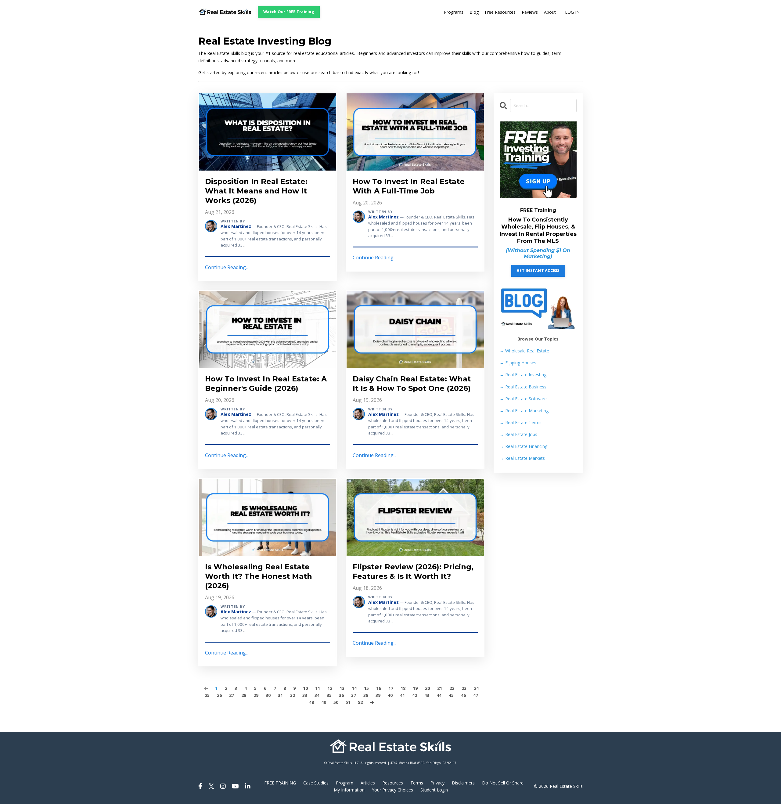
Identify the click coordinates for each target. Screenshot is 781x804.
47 (475, 695)
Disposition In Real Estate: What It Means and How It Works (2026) (256, 191)
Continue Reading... (227, 267)
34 (317, 695)
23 (464, 688)
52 (360, 702)
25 (207, 695)
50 (335, 702)
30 (268, 695)
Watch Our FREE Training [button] (288, 11)
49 (323, 702)
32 (292, 695)
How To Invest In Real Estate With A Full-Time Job (409, 186)
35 (329, 695)
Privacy (437, 783)
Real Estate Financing (523, 446)
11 (317, 688)
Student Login (434, 790)
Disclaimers (463, 783)
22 (451, 688)
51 (348, 702)
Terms (416, 783)
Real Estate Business (523, 387)
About (550, 12)
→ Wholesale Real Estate (524, 351)
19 (415, 688)
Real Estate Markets (522, 458)
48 (311, 702)
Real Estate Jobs (518, 434)
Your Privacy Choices (392, 790)
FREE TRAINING (280, 783)
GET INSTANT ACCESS (538, 270)
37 (353, 695)
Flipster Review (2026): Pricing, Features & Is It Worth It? (413, 571)
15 (366, 688)
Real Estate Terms (521, 422)
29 (256, 695)
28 (243, 695)
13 (342, 688)
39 (378, 695)
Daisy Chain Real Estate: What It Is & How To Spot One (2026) (412, 383)
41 (402, 695)
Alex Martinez (236, 226)
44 (439, 695)
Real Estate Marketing (524, 410)
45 (451, 695)
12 (329, 688)
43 (426, 695)
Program (344, 783)
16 (378, 688)
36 (341, 695)
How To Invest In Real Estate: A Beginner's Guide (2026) (266, 383)
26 (219, 695)
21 (439, 688)
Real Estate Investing (523, 374)
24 (476, 688)
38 (365, 695)
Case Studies (316, 783)
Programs (453, 12)
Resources (392, 783)
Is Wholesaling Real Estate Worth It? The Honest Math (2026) (258, 576)
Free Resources (500, 12)
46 (463, 695)
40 (390, 695)
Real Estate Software (523, 399)
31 (280, 695)
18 (403, 688)
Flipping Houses (518, 363)
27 (231, 695)
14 (354, 688)
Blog (474, 12)
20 (427, 688)
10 (305, 688)
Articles (368, 783)
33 (304, 695)
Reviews (530, 12)
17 (390, 688)
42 (414, 695)
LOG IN (572, 12)
